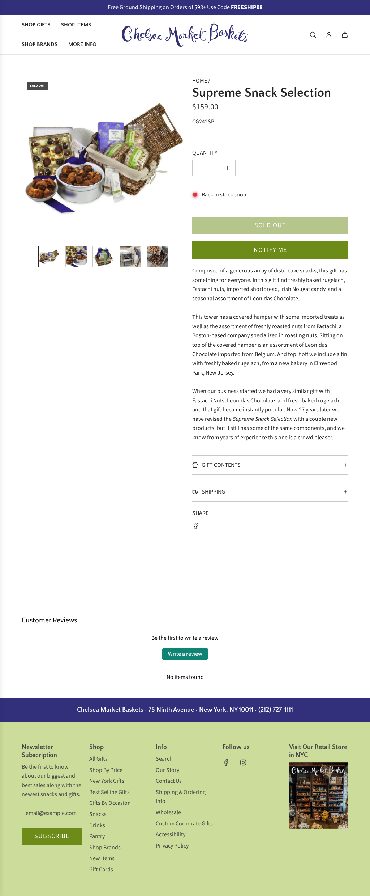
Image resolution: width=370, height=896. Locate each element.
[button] (27, 158)
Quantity (205, 153)
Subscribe (51, 836)
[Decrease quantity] (200, 168)
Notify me (270, 249)
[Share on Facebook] (196, 527)
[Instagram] (243, 762)
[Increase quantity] (227, 168)
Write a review (185, 654)
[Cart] (345, 35)
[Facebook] (226, 762)
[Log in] (329, 35)
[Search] (313, 35)
